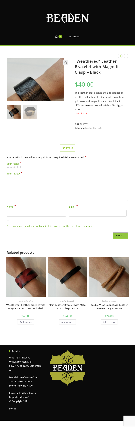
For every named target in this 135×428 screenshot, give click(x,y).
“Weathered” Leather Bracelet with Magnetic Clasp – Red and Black (25, 306)
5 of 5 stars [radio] (20, 167)
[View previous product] (120, 56)
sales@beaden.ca (26, 393)
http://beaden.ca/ (18, 397)
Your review (14, 173)
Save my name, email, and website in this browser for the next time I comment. (50, 226)
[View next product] (126, 56)
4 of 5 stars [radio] (17, 167)
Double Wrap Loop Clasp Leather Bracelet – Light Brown (109, 306)
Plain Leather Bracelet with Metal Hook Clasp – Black (67, 306)
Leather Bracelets (93, 127)
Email (73, 206)
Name (11, 206)
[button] (65, 62)
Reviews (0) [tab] (67, 147)
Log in (12, 408)
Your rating (14, 164)
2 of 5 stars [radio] (11, 167)
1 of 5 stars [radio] (8, 167)
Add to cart (26, 322)
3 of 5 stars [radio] (14, 167)
